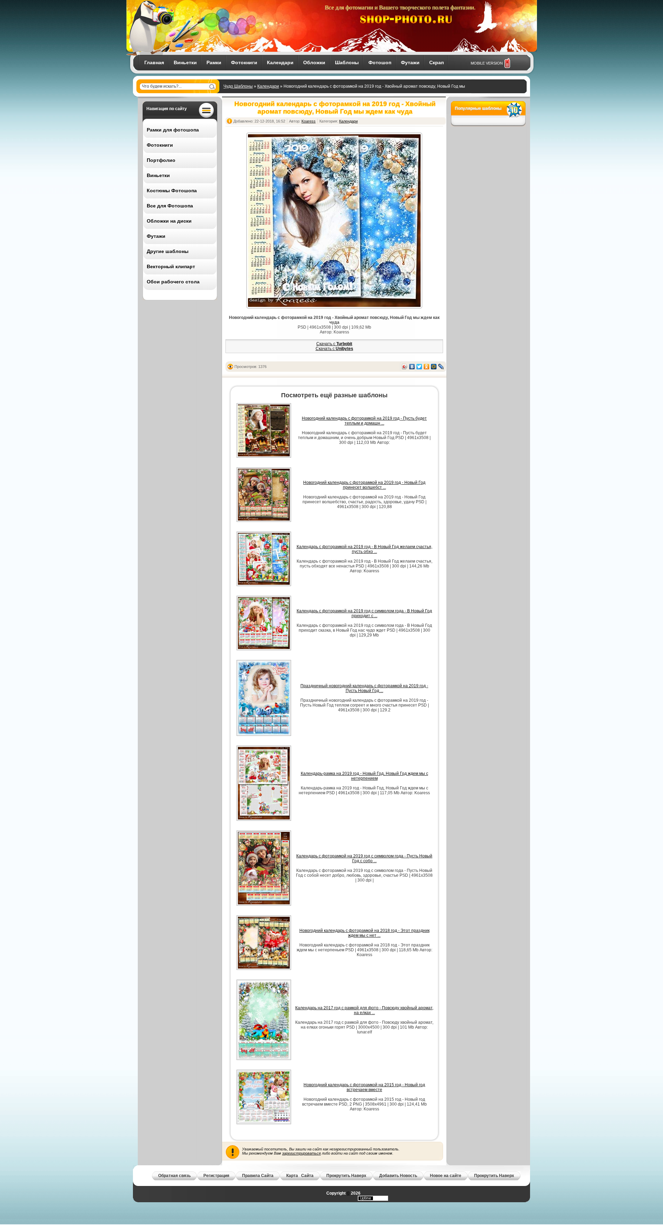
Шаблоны (347, 62)
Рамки (213, 62)
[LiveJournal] (441, 366)
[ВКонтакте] (412, 366)
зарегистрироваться (301, 1153)
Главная (154, 62)
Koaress (308, 121)
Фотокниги (244, 62)
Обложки (314, 62)
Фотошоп (379, 62)
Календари (280, 62)
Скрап (436, 62)
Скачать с (334, 343)
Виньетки (185, 62)
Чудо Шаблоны (238, 86)
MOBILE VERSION (487, 63)
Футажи (410, 62)
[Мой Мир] (434, 366)
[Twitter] (419, 366)
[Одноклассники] (426, 366)
